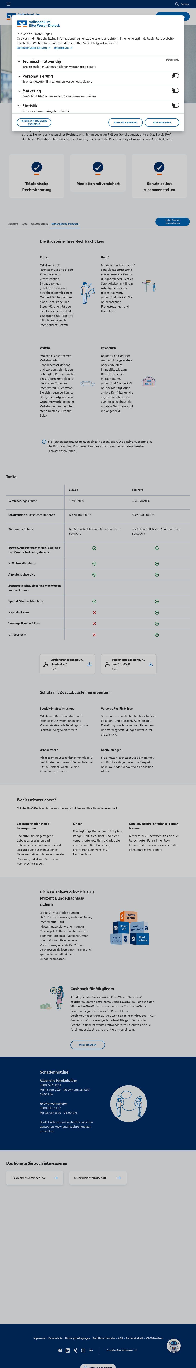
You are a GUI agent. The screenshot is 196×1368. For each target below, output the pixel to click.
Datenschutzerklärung (32, 48)
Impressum (61, 48)
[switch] (175, 75)
